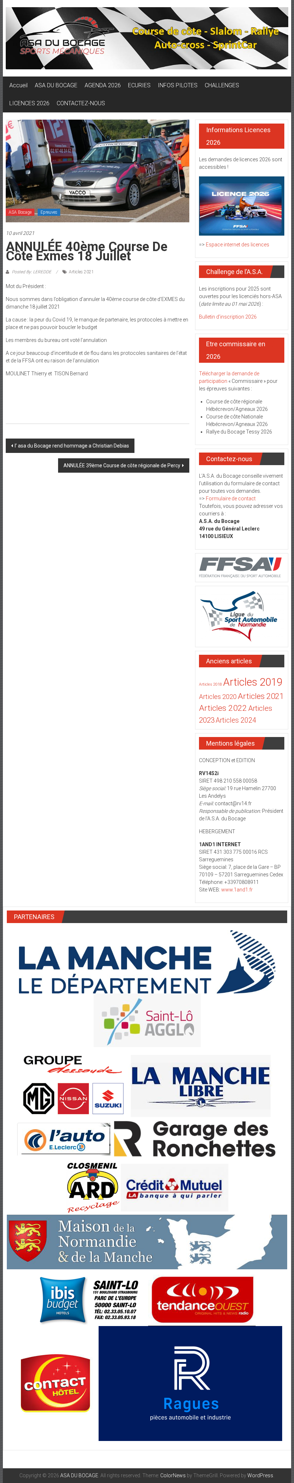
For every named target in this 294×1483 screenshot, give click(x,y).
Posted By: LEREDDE (31, 271)
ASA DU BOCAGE (56, 85)
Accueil (18, 85)
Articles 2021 (81, 271)
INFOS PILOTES (178, 85)
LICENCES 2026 (29, 103)
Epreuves (49, 212)
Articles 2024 (236, 720)
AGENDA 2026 (103, 85)
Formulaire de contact (231, 498)
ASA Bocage (20, 212)
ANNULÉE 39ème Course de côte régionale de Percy (121, 465)
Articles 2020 (218, 696)
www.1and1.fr (237, 890)
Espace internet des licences (237, 244)
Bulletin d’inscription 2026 (228, 317)
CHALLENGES (222, 85)
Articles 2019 (253, 682)
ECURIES (139, 85)
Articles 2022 (223, 708)
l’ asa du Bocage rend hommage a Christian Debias (72, 446)
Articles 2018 (210, 684)
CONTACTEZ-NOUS (81, 103)
